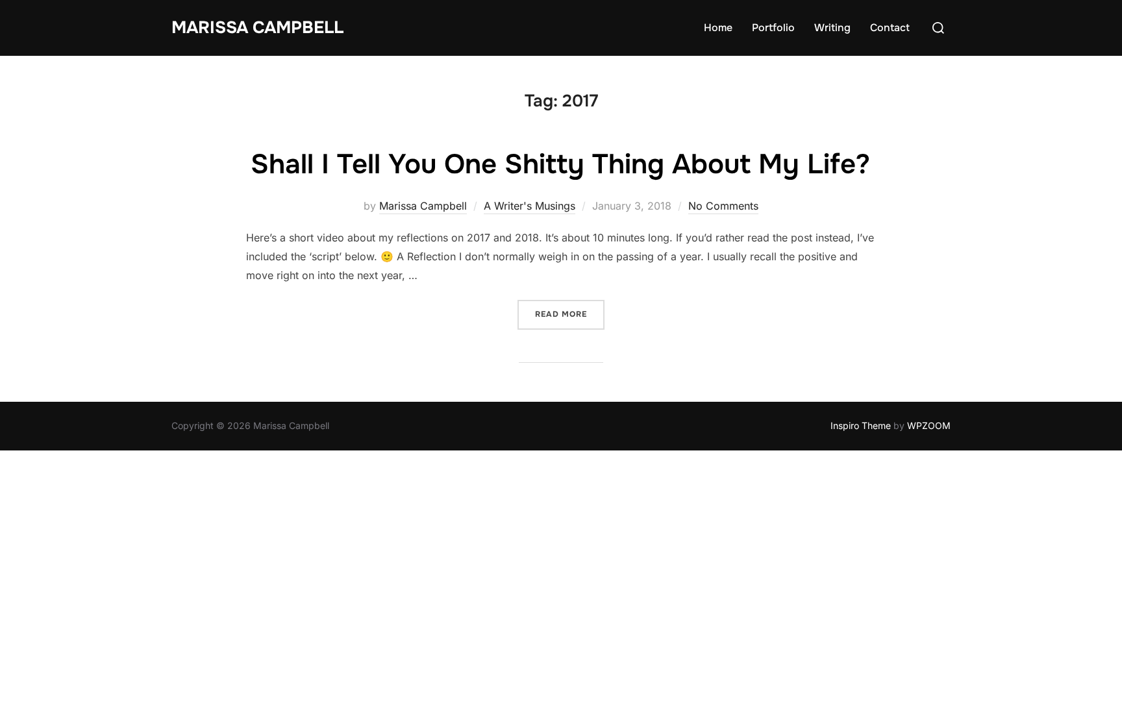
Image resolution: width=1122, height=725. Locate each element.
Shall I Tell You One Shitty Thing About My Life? (560, 164)
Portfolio (773, 27)
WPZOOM (929, 425)
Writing (832, 27)
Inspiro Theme (860, 425)
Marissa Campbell (257, 27)
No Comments (723, 205)
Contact (890, 27)
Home (718, 27)
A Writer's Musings (529, 205)
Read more (570, 313)
